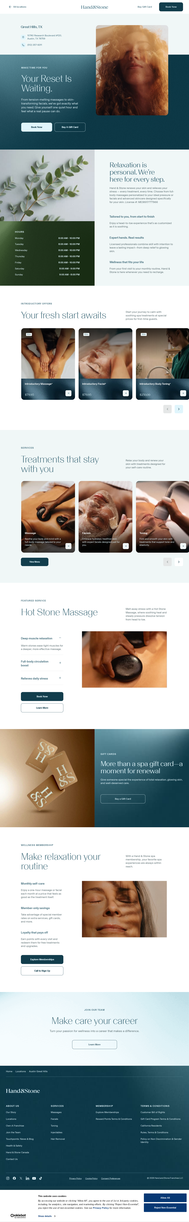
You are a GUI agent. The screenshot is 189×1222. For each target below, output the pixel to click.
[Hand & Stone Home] (94, 7)
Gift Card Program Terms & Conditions (160, 1119)
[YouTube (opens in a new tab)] (34, 1178)
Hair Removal (58, 1139)
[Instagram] (8, 1178)
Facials (54, 1119)
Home (9, 1071)
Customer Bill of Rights (153, 1112)
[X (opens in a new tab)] (21, 1178)
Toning (54, 1125)
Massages (56, 1112)
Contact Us (12, 1159)
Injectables (56, 1132)
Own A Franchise (15, 1125)
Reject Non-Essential (165, 1207)
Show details (45, 1216)
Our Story (11, 1112)
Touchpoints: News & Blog (20, 1139)
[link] (48, 364)
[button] (42, 637)
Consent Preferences (110, 1178)
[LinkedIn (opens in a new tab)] (27, 1178)
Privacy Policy (75, 1178)
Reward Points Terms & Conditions (114, 1119)
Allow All (165, 1197)
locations (21, 1071)
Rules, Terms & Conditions (154, 1132)
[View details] (68, 393)
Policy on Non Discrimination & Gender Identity (161, 1140)
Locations (11, 1119)
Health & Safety (14, 1145)
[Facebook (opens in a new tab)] (14, 1178)
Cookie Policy (91, 1178)
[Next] (179, 409)
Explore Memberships (107, 1112)
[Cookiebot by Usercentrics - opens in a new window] (18, 1216)
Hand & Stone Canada (17, 1152)
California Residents (151, 1125)
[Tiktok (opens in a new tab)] (40, 1178)
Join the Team (13, 1132)
